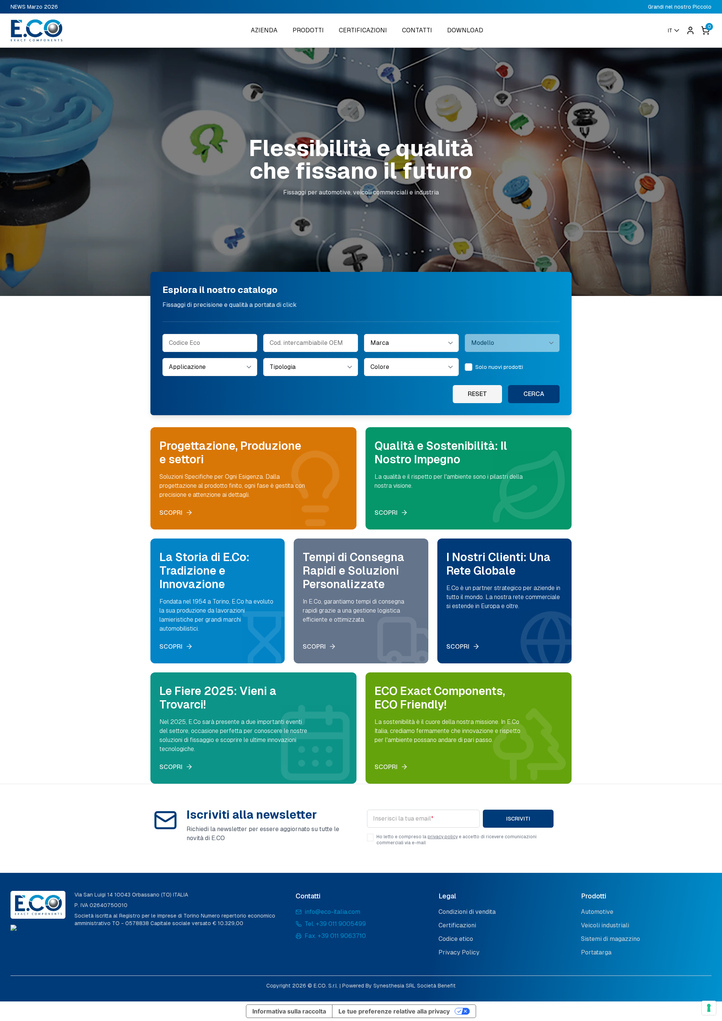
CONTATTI (417, 30)
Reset (477, 393)
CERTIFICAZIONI (363, 30)
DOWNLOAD (465, 30)
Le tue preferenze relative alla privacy (394, 1011)
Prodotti (593, 896)
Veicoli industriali (605, 925)
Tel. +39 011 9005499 (335, 923)
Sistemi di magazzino (610, 938)
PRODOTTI (308, 30)
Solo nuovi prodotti (499, 367)
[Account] (690, 30)
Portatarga (596, 952)
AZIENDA (264, 30)
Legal (447, 896)
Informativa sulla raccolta (289, 1011)
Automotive (597, 911)
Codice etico (455, 938)
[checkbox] (468, 367)
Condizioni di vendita (467, 911)
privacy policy (443, 836)
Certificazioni (457, 925)
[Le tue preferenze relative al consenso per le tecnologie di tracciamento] (709, 1008)
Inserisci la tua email (403, 818)
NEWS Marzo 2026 (34, 7)
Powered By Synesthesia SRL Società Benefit (399, 986)
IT (670, 30)
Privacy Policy (458, 952)
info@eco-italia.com (332, 911)
